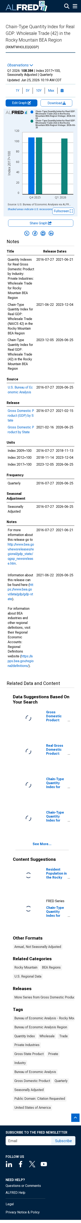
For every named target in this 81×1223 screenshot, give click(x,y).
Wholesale (47, 1036)
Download (55, 103)
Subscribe (63, 1141)
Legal (10, 1204)
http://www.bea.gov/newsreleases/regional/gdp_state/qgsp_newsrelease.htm (21, 553)
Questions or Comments (23, 1186)
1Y (17, 91)
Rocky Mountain (25, 967)
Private (53, 1054)
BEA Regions (51, 967)
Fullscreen (62, 211)
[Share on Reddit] (42, 233)
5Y (27, 91)
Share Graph (39, 223)
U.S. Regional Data (27, 976)
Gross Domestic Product (32, 1081)
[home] (27, 6)
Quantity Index (24, 1036)
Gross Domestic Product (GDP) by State (21, 415)
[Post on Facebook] (34, 233)
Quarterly (61, 1081)
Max (51, 91)
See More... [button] (42, 844)
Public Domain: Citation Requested (39, 1099)
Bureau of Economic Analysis (35, 1072)
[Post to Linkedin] (51, 233)
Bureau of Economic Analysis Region (40, 1027)
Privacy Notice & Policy (23, 1212)
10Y (39, 91)
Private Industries (26, 1045)
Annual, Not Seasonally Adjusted (37, 947)
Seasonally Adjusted (29, 1090)
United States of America (32, 1108)
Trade (63, 1036)
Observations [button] (18, 65)
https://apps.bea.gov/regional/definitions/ (21, 661)
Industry (20, 1063)
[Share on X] (26, 233)
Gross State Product (29, 1054)
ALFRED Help (15, 1193)
